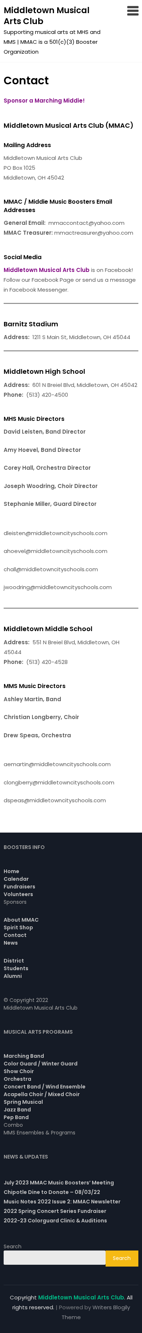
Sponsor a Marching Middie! (44, 100)
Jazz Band (17, 1109)
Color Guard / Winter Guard (41, 1063)
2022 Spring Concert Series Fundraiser (55, 1211)
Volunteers (18, 894)
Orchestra (17, 1079)
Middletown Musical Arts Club (47, 15)
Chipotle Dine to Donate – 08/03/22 (52, 1192)
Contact (15, 935)
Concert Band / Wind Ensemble (45, 1086)
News (11, 942)
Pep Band (16, 1117)
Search (12, 1246)
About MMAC (21, 919)
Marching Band (24, 1056)
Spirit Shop (18, 927)
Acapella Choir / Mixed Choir (42, 1094)
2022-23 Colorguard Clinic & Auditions (55, 1220)
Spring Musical (23, 1102)
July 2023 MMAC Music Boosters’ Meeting (59, 1182)
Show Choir (19, 1071)
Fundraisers (19, 886)
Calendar (16, 879)
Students (16, 968)
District (14, 960)
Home (11, 871)
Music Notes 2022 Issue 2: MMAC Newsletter (62, 1201)
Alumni (13, 976)
